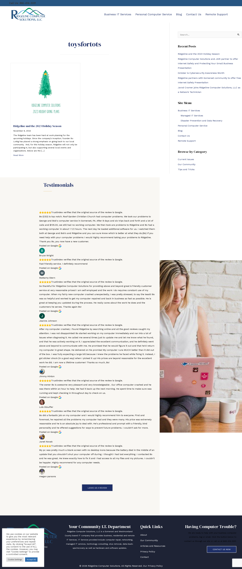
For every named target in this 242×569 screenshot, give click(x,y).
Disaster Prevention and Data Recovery (201, 120)
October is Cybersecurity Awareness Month (201, 73)
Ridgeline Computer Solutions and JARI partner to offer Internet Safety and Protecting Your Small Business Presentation (208, 63)
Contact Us (184, 135)
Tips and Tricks (186, 169)
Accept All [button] (31, 559)
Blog (180, 130)
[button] (97, 487)
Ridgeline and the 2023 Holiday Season (37, 126)
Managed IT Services (192, 115)
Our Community (186, 164)
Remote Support (187, 140)
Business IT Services (189, 110)
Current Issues (186, 159)
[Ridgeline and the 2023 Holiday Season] (45, 92)
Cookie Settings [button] (15, 559)
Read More (18, 155)
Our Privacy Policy (153, 566)
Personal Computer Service (192, 125)
